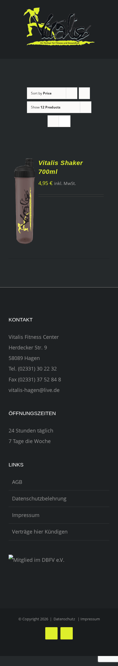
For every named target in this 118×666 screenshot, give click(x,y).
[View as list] (64, 121)
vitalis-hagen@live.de (34, 390)
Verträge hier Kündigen (40, 531)
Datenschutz (64, 618)
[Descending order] (84, 93)
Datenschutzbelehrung (39, 498)
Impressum (26, 515)
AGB (17, 481)
